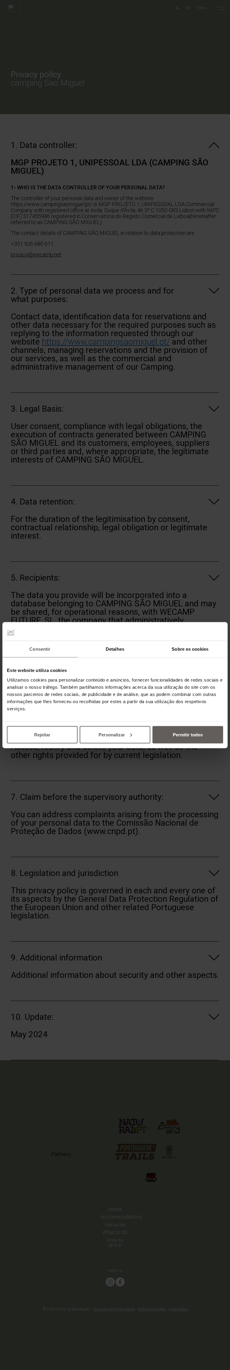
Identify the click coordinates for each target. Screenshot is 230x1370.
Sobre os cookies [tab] (190, 649)
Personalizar (112, 734)
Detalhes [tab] (115, 649)
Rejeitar (42, 734)
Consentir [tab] (39, 649)
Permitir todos (188, 734)
